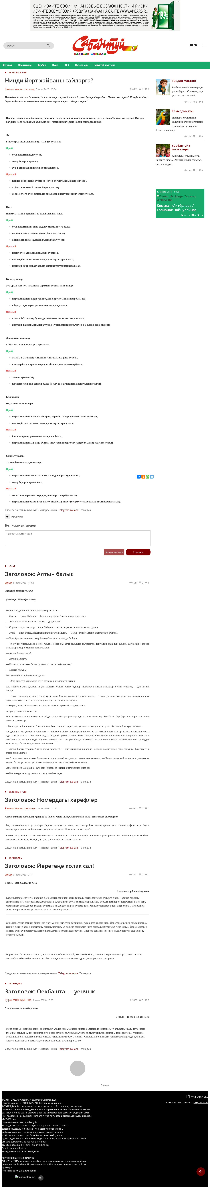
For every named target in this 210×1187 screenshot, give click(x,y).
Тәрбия (42, 65)
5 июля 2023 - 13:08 (43, 1000)
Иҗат (55, 65)
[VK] (194, 45)
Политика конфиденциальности (19, 1170)
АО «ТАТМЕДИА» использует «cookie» (21, 1161)
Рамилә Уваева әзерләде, (20, 89)
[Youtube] (190, 45)
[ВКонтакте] (139, 477)
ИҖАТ (12, 566)
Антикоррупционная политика (18, 1157)
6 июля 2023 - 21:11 (23, 874)
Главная (105, 1085)
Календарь (81, 65)
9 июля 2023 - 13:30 (46, 89)
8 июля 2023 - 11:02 (23, 582)
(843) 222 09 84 (200, 1102)
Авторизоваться (114, 552)
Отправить (138, 552)
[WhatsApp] (147, 477)
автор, (8, 582)
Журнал (7, 65)
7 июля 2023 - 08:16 (46, 808)
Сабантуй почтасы (104, 65)
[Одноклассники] (143, 477)
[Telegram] (152, 477)
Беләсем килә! (18, 72)
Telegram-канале (68, 510)
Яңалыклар (25, 65)
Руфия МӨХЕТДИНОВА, (18, 1000)
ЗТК (67, 65)
